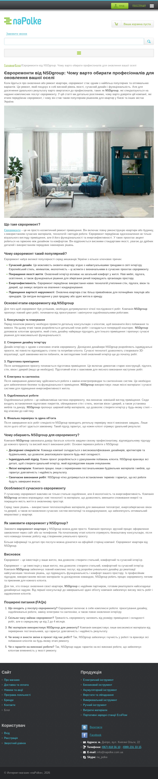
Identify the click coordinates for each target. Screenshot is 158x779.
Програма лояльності (17, 694)
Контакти (9, 704)
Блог (18, 65)
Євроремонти (12, 230)
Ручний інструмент (95, 704)
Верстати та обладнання (98, 694)
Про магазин (12, 679)
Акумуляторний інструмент (100, 689)
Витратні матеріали (95, 710)
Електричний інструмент (98, 679)
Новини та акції (13, 689)
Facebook (95, 734)
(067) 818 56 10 (111, 747)
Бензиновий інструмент (97, 684)
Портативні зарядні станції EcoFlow (105, 715)
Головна (9, 65)
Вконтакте (96, 727)
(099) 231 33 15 (132, 747)
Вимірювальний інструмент (100, 700)
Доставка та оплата (16, 684)
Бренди (8, 700)
